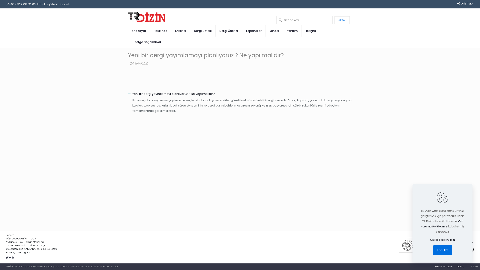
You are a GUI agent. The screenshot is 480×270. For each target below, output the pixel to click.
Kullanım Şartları (444, 266)
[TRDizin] (146, 16)
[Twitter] (7, 258)
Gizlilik (460, 266)
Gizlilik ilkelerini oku (442, 240)
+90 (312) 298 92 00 (22, 4)
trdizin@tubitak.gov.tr (55, 4)
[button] (240, 94)
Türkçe (341, 20)
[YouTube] (10, 258)
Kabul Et (442, 250)
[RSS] (13, 258)
